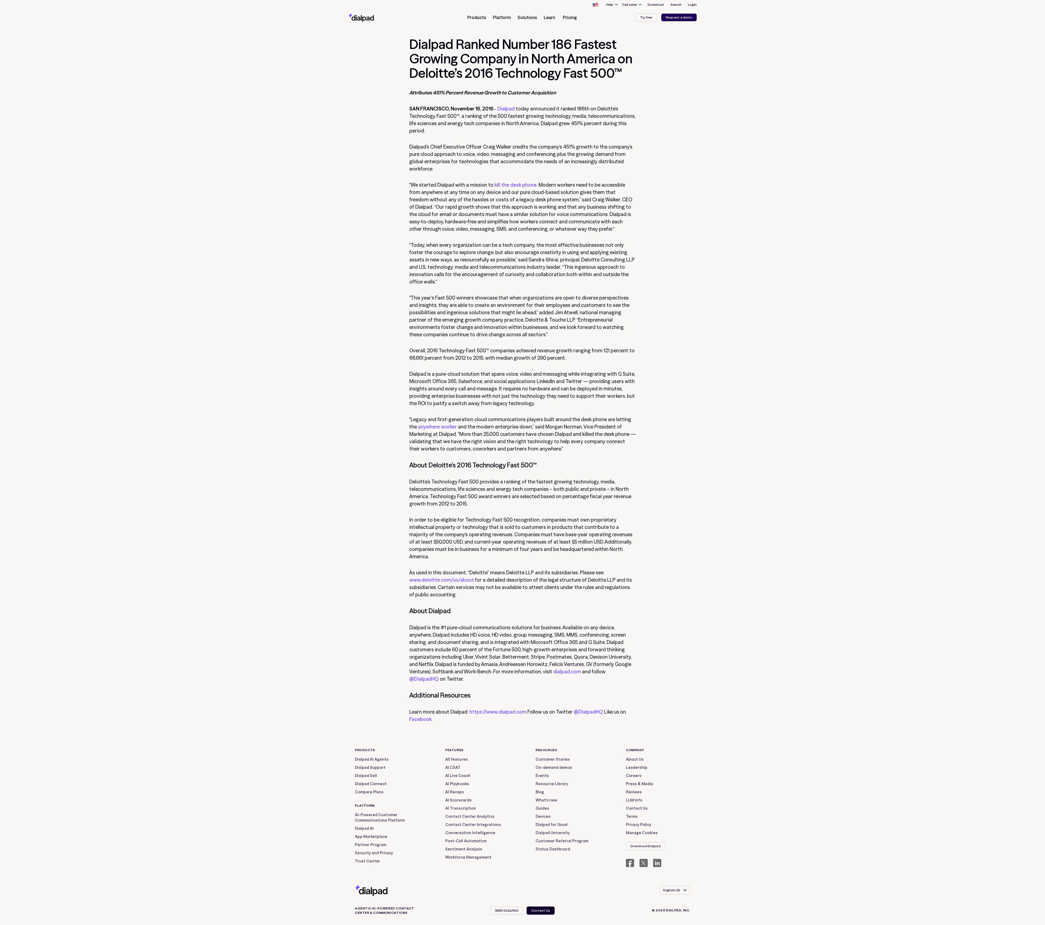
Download (656, 4)
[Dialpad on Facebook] (630, 863)
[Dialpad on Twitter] (644, 863)
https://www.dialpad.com (497, 712)
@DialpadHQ (424, 679)
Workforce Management (468, 857)
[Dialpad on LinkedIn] (657, 863)
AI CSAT (452, 767)
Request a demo (679, 17)
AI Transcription (460, 808)
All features (456, 759)
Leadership (636, 767)
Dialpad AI (364, 828)
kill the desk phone (515, 185)
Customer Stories (553, 759)
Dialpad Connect (371, 783)
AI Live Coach (458, 775)
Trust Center (367, 861)
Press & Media (639, 783)
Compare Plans (369, 792)
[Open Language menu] (595, 5)
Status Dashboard (553, 849)
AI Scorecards (458, 800)
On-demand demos (554, 767)
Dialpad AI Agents (372, 759)
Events (542, 775)
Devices (543, 816)
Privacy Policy (638, 824)
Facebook (420, 719)
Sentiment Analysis (463, 849)
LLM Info (634, 800)
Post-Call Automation (466, 840)
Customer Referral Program (562, 840)
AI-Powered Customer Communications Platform (380, 817)
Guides (542, 808)
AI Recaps (454, 792)
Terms (632, 816)
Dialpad (506, 109)
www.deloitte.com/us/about (441, 580)
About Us (635, 759)
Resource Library (552, 783)
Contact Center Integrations (473, 824)
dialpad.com (567, 671)
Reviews (634, 792)
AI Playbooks (457, 783)
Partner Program (370, 844)
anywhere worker (437, 427)
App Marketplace (371, 836)
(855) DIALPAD (507, 910)
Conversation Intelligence (470, 832)
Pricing (570, 17)
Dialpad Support (370, 767)
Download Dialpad (645, 846)
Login (692, 4)
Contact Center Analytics (469, 816)
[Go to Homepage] (371, 17)
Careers (633, 775)
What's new (546, 800)
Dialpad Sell (366, 775)
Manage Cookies (642, 832)
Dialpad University (553, 832)
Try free (646, 17)
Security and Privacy (374, 852)
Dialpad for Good (551, 824)
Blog (540, 792)
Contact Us (637, 808)
